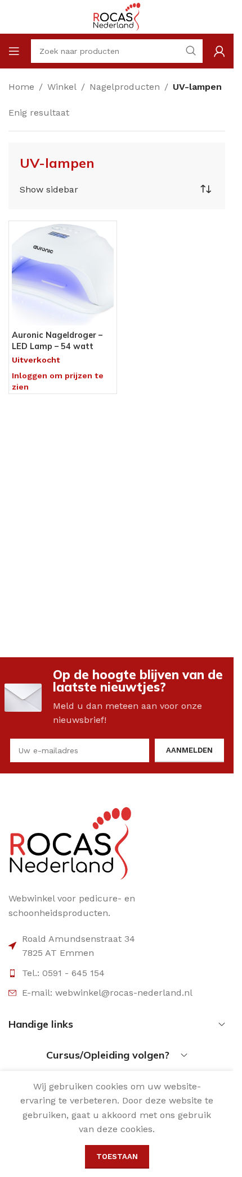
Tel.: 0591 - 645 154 (63, 973)
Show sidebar (49, 189)
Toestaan (117, 1156)
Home (21, 86)
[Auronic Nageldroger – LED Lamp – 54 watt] (63, 275)
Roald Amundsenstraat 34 (78, 938)
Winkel (62, 86)
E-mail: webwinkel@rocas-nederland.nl (107, 992)
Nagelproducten (124, 86)
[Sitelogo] (116, 16)
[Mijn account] (219, 51)
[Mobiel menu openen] (14, 51)
